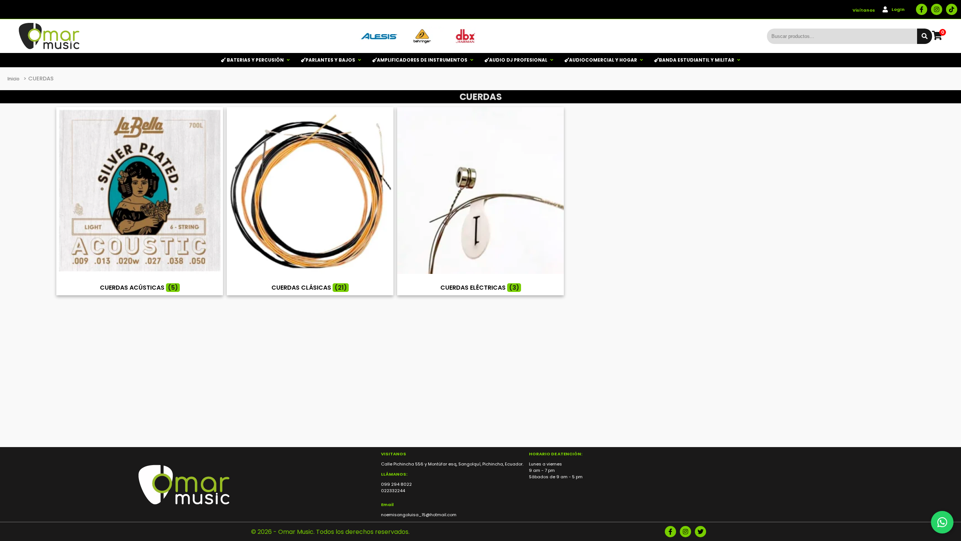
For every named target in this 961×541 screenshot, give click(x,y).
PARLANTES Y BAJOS (330, 60)
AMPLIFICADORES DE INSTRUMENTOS (422, 60)
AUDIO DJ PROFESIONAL (518, 60)
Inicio (14, 79)
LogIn (898, 9)
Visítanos (864, 10)
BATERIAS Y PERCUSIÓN (255, 60)
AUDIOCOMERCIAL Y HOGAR (603, 60)
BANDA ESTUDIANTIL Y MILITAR (696, 60)
